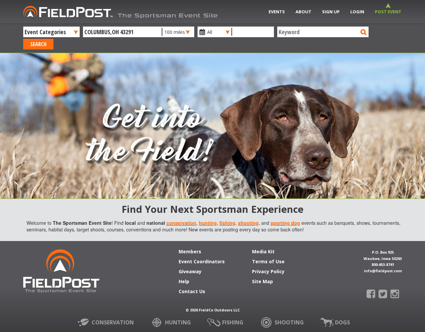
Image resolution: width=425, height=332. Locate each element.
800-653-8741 (383, 264)
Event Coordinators (202, 262)
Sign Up (331, 12)
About (303, 12)
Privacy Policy (268, 272)
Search (38, 44)
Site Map (262, 282)
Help (184, 282)
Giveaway (190, 272)
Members (190, 252)
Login (357, 12)
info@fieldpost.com (383, 270)
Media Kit (263, 252)
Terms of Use (268, 262)
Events (277, 12)
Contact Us (192, 291)
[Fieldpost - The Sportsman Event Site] (61, 274)
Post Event (388, 12)
